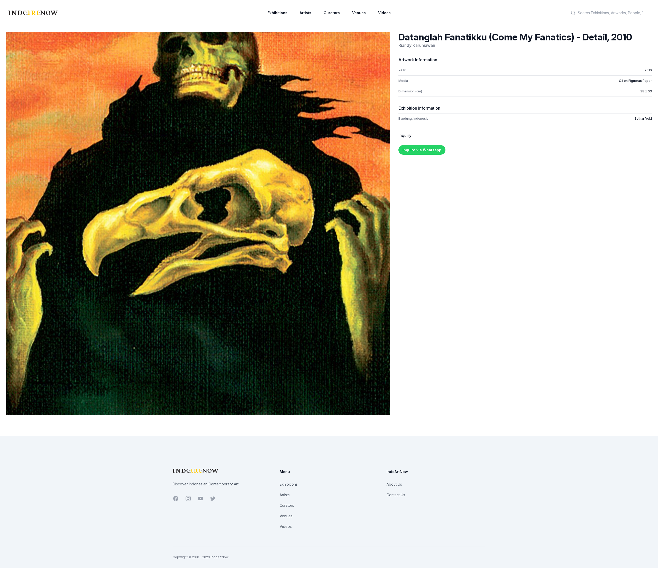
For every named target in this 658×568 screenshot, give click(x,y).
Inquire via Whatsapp (422, 150)
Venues (359, 13)
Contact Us (396, 495)
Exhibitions (277, 13)
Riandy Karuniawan (416, 45)
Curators (332, 13)
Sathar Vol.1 (643, 118)
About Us (394, 484)
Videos (384, 13)
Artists (305, 13)
